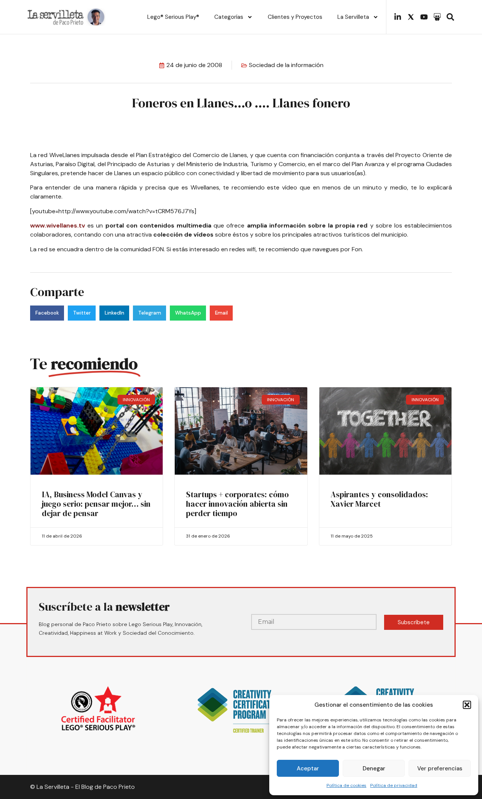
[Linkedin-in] (397, 17)
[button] (467, 705)
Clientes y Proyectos (295, 17)
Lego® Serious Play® (173, 17)
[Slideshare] (437, 17)
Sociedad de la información (286, 65)
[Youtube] (424, 17)
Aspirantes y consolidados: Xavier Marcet (379, 499)
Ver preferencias (439, 768)
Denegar (374, 768)
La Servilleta (353, 17)
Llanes (122, 173)
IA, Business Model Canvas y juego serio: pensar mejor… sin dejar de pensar (96, 504)
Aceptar (308, 768)
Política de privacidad (393, 785)
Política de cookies (346, 785)
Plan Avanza (369, 164)
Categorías (228, 17)
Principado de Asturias (139, 164)
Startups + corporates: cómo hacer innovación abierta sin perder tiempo (237, 504)
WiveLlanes (64, 155)
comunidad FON (142, 249)
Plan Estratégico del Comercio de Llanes (191, 155)
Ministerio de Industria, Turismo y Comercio (245, 164)
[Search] (450, 17)
